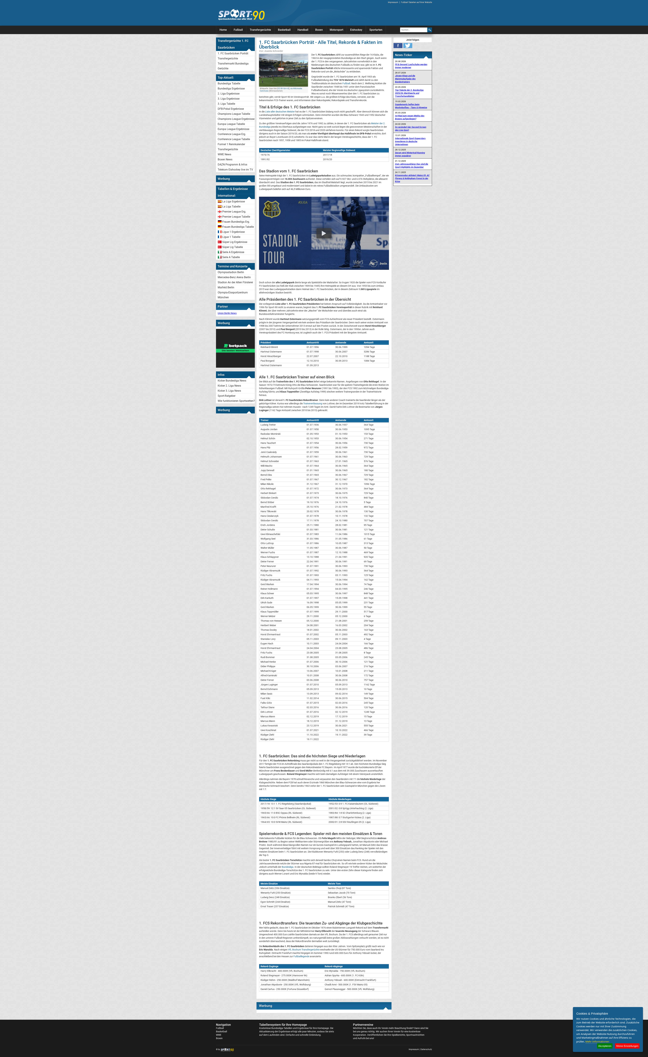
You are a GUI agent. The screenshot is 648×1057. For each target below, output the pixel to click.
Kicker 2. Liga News (229, 385)
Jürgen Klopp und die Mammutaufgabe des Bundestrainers (405, 78)
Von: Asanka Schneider (271, 51)
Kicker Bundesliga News (232, 380)
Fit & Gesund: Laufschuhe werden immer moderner (411, 66)
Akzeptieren (604, 1046)
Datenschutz (426, 1049)
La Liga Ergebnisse (233, 201)
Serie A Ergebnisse (233, 252)
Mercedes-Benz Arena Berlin (234, 277)
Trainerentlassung (312, 403)
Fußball (238, 29)
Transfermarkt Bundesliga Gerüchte (233, 66)
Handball (303, 29)
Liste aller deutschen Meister (280, 111)
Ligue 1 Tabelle (231, 237)
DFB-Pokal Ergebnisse (231, 108)
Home (223, 29)
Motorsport (336, 29)
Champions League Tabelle (234, 113)
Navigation (223, 1024)
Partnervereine (363, 1024)
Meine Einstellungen (627, 1046)
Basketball (284, 29)
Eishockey (356, 29)
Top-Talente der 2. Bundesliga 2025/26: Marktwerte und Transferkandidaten (409, 93)
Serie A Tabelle (231, 257)
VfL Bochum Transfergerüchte (304, 949)
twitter (407, 45)
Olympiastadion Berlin (231, 272)
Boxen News (225, 159)
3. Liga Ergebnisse (228, 98)
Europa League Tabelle (231, 124)
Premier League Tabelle (236, 216)
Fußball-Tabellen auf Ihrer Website (416, 2)
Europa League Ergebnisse (233, 129)
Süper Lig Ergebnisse (234, 242)
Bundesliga (287, 867)
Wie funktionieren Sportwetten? (236, 400)
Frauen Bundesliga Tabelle (238, 226)
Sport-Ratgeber (226, 395)
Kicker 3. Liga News (229, 390)
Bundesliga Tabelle (229, 83)
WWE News (224, 154)
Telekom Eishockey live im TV (235, 169)
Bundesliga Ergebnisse (231, 88)
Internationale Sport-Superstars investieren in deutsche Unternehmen (410, 141)
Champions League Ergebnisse (236, 119)
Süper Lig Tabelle (232, 247)
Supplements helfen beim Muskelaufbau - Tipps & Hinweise (411, 106)
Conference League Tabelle (234, 139)
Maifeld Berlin (226, 287)
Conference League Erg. (232, 134)
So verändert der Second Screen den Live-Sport (410, 128)
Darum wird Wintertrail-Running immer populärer (410, 154)
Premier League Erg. (234, 211)
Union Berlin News (227, 313)
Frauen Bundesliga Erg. (236, 221)
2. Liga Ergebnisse (228, 93)
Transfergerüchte (260, 29)
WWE (218, 1035)
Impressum (393, 2)
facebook (398, 45)
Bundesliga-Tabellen (281, 1028)
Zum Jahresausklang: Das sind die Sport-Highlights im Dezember (411, 165)
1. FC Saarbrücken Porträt (233, 53)
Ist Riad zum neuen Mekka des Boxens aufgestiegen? (409, 117)
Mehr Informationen (597, 1041)
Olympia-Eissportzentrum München (233, 295)
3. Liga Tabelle (226, 103)
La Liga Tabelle (231, 206)
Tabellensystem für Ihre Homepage (283, 1024)
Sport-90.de (241, 14)
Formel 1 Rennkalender (231, 144)
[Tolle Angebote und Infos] (235, 367)
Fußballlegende (301, 956)
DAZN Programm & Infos (232, 164)
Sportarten (375, 29)
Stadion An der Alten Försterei (235, 282)
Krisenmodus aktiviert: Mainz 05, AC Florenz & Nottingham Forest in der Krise (412, 178)
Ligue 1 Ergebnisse (233, 231)
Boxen (319, 29)
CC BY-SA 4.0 (283, 88)
